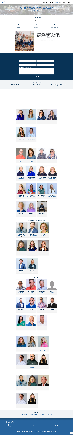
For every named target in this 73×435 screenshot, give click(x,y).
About (47, 2)
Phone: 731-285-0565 (15, 84)
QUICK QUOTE (42, 414)
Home (44, 2)
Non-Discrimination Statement (52, 431)
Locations (56, 2)
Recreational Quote (46, 424)
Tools (60, 2)
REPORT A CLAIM (33, 414)
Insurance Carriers (21, 424)
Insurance (64, 2)
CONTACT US (49, 414)
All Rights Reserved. (19, 431)
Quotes (51, 2)
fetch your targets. (37, 431)
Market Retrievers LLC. (31, 431)
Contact (69, 2)
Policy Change (33, 424)
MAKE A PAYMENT (24, 414)
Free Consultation (57, 423)
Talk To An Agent (36, 76)
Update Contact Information (35, 423)
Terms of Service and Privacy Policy (44, 431)
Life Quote (44, 423)
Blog (19, 423)
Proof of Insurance (33, 425)
